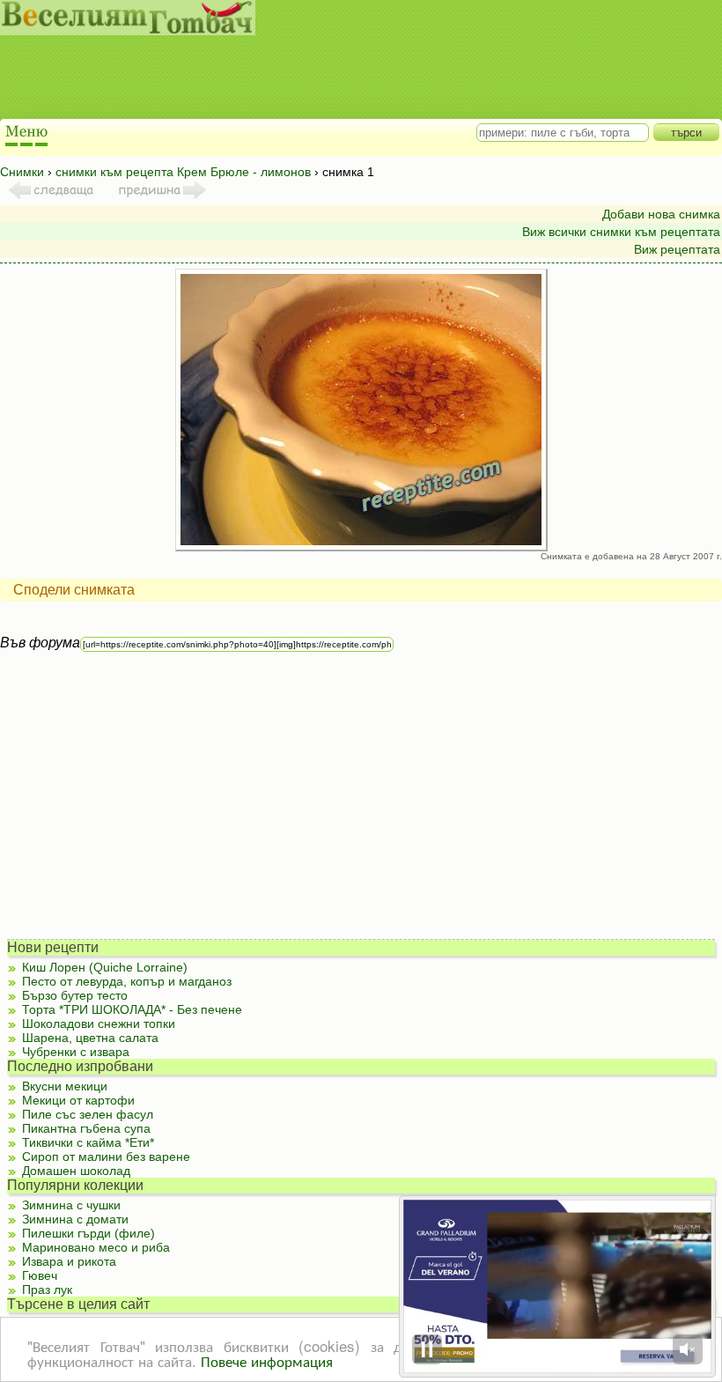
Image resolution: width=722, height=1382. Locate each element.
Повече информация (267, 1360)
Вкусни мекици (64, 1086)
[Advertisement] (343, 79)
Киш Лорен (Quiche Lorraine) (105, 967)
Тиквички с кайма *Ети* (88, 1142)
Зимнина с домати (75, 1219)
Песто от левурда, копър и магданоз (127, 981)
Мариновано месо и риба (96, 1247)
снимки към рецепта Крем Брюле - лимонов (183, 172)
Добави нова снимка (661, 214)
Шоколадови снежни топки (98, 1023)
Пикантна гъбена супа (86, 1128)
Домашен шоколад (76, 1171)
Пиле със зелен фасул (87, 1114)
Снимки (22, 172)
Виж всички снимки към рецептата (621, 232)
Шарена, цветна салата (90, 1038)
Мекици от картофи (78, 1100)
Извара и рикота (69, 1261)
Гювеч (39, 1275)
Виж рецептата (677, 249)
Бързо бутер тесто (75, 995)
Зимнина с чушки (71, 1205)
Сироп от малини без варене (106, 1156)
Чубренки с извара (75, 1052)
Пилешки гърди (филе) (88, 1233)
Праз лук (47, 1289)
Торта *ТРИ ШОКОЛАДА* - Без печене (132, 1009)
